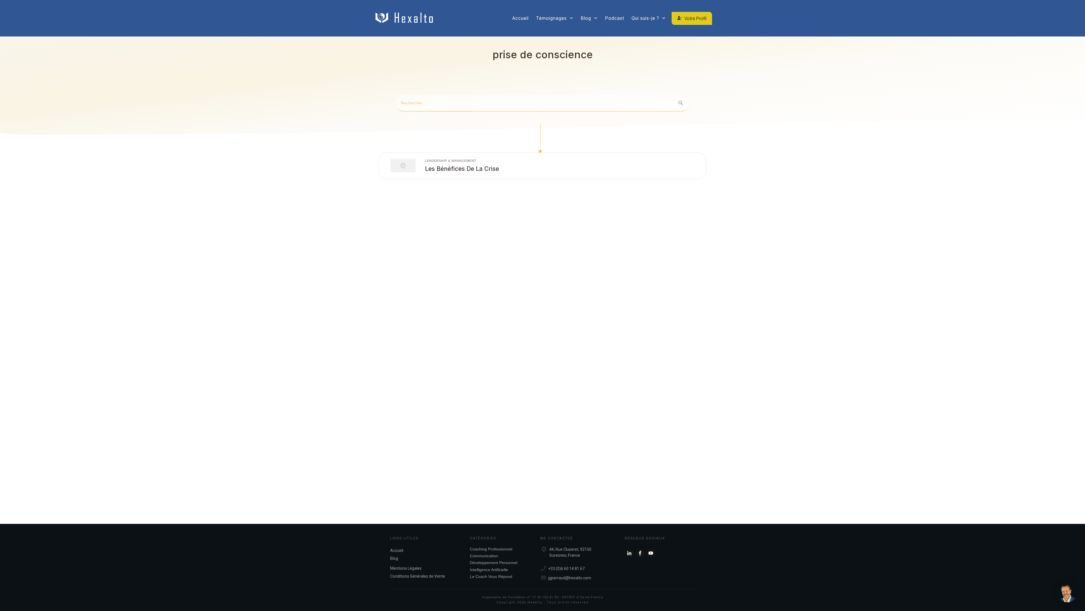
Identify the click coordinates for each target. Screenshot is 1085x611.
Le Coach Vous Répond (491, 576)
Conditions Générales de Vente (417, 576)
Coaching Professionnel (491, 549)
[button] (1067, 593)
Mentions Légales (406, 568)
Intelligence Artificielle (489, 569)
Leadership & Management (450, 160)
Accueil (396, 550)
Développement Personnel (493, 562)
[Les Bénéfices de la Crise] (403, 165)
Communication (484, 556)
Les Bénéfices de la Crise (462, 168)
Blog (394, 558)
